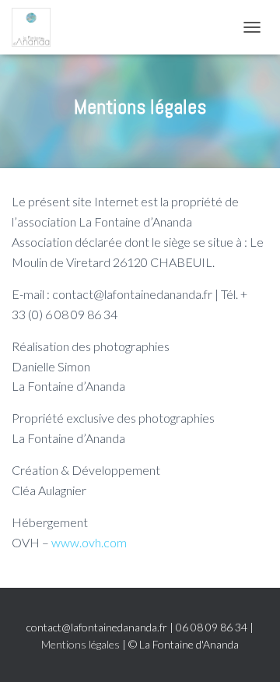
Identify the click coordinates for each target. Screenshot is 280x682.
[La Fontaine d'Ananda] (37, 27)
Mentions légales (80, 644)
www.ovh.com (89, 542)
